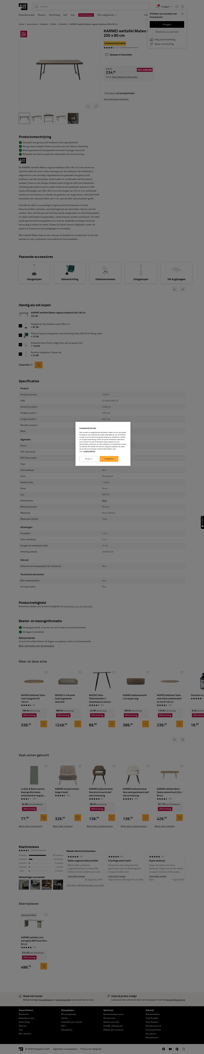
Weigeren (88, 459)
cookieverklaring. (89, 451)
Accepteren (109, 459)
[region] (103, 444)
